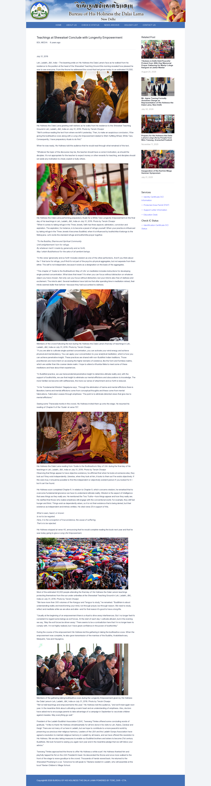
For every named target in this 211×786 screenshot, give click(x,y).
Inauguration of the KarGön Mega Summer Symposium (156, 172)
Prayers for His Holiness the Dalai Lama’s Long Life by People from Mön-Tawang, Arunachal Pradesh (156, 137)
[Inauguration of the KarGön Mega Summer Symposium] (157, 159)
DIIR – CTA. (121, 780)
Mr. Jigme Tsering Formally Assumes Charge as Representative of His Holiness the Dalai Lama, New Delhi (157, 101)
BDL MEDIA (42, 42)
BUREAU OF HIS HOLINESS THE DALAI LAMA (74, 780)
